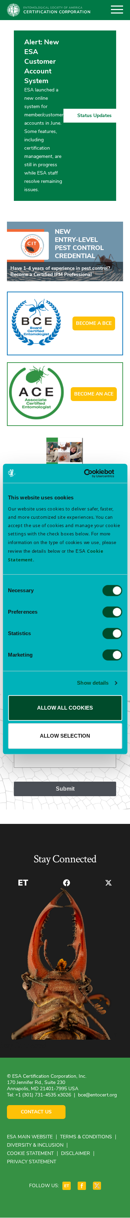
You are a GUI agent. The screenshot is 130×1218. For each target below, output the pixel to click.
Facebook (66, 882)
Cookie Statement (30, 1153)
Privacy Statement (31, 1161)
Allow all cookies (65, 708)
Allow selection (65, 736)
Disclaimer (75, 1153)
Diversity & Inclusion (35, 1145)
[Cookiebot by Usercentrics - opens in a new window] (92, 473)
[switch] (112, 611)
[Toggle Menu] (117, 10)
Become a (94, 323)
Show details (93, 683)
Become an (93, 394)
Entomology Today (23, 882)
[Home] (48, 10)
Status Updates (94, 115)
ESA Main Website (30, 1136)
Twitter (108, 882)
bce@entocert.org (97, 1095)
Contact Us (36, 1112)
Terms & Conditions (86, 1136)
